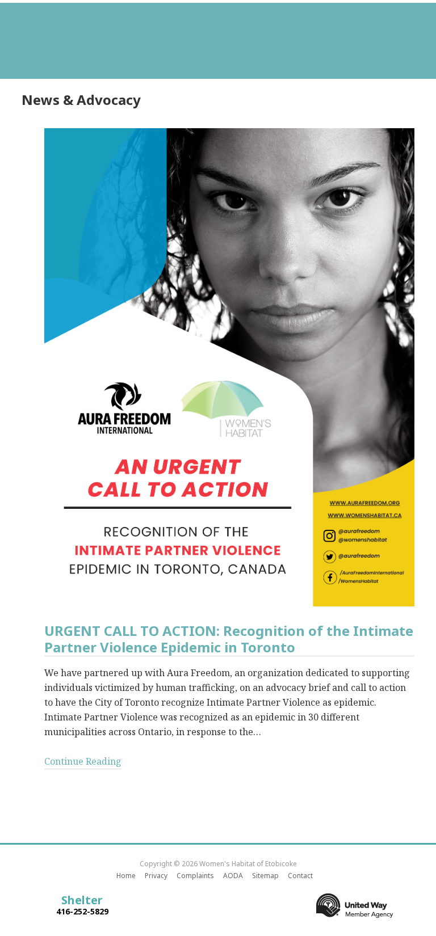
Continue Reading (82, 761)
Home (126, 875)
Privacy (156, 875)
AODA (233, 875)
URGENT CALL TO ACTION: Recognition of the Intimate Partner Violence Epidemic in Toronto (228, 639)
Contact (300, 875)
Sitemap (265, 875)
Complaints (195, 875)
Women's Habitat (218, 34)
